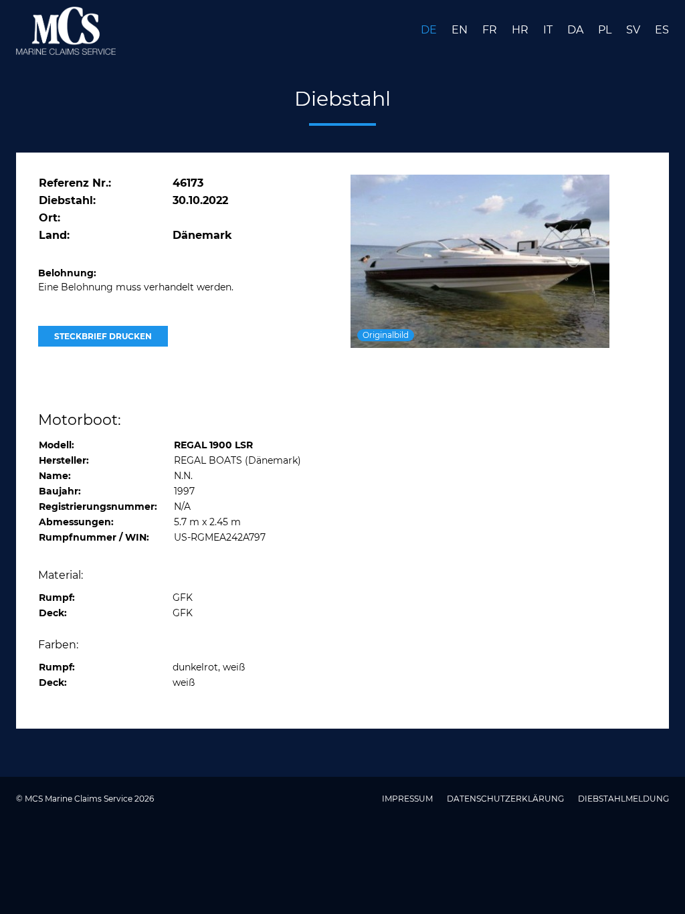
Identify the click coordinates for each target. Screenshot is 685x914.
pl (606, 29)
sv (634, 29)
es (662, 29)
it (549, 29)
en (461, 29)
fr (491, 29)
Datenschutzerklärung (506, 799)
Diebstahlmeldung (623, 799)
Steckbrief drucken (103, 336)
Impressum (408, 799)
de (430, 29)
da (576, 29)
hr (521, 29)
